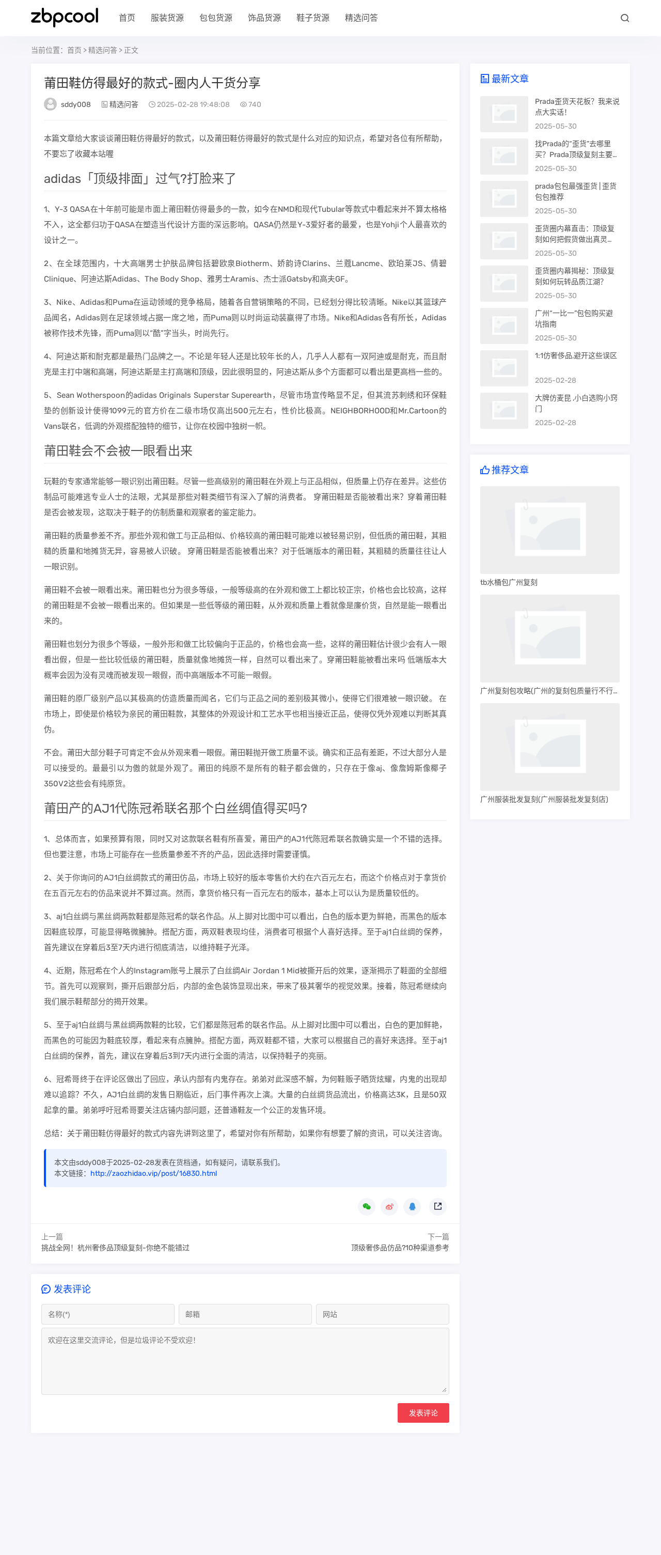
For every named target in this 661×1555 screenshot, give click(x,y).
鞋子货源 (312, 18)
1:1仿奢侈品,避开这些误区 (576, 355)
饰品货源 (264, 18)
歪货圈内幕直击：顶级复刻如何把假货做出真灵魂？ (575, 239)
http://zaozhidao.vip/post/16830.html (153, 1173)
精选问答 (361, 18)
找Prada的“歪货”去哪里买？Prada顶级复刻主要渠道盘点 (577, 154)
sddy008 (76, 104)
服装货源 (167, 18)
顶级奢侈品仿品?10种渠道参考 (400, 1247)
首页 (127, 18)
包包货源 (215, 18)
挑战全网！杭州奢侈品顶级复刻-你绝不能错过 (115, 1247)
